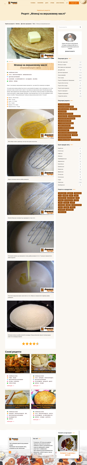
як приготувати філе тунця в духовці (66, 118)
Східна (59, 179)
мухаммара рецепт (75, 139)
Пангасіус (66, 202)
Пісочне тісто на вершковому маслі (17, 406)
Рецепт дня (74, 2)
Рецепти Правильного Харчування (66, 80)
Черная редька (69, 209)
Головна (33, 2)
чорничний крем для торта (64, 137)
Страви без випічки (62, 96)
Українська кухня (13, 72)
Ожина (60, 202)
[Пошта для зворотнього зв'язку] (10, 452)
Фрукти (51, 413)
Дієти (46, 2)
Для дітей (45, 381)
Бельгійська (61, 164)
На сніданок (29, 78)
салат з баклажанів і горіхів (64, 120)
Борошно (41, 377)
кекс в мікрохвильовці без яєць (65, 113)
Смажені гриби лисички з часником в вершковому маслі (17, 370)
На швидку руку (13, 417)
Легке (77, 197)
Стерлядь (66, 207)
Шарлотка (47, 417)
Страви (52, 2)
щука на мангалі (62, 111)
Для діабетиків (61, 70)
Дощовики (65, 195)
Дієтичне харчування (14, 76)
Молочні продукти (17, 74)
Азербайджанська (62, 158)
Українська (60, 182)
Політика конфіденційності (43, 456)
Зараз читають (60, 2)
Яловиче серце (62, 212)
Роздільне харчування (63, 93)
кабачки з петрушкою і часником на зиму (67, 132)
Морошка (61, 200)
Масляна (35, 78)
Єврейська (60, 148)
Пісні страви (61, 77)
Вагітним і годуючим (63, 62)
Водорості (70, 193)
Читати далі (9, 385)
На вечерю (11, 78)
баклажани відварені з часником (66, 106)
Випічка (11, 81)
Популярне (40, 2)
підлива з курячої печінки (64, 125)
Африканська (61, 161)
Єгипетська (60, 151)
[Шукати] (80, 27)
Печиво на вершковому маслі (43, 372)
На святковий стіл (20, 78)
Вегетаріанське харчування (16, 379)
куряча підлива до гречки (74, 116)
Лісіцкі (14, 377)
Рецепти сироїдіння (62, 91)
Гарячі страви (12, 383)
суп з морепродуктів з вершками (66, 123)
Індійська (60, 153)
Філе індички (61, 209)
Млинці (15, 81)
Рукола (60, 207)
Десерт (50, 381)
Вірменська (60, 172)
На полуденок (38, 381)
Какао (71, 195)
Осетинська (61, 177)
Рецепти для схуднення (63, 88)
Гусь (60, 195)
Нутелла (76, 200)
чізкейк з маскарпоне (63, 109)
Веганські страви (62, 64)
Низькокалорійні (62, 75)
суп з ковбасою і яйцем (64, 139)
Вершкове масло (27, 74)
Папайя (72, 202)
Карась (76, 195)
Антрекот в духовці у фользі (67, 454)
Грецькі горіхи (78, 193)
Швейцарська (61, 185)
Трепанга (72, 207)
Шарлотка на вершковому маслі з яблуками (43, 406)
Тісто (10, 74)
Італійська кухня (13, 375)
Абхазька (60, 156)
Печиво (42, 383)
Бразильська (61, 166)
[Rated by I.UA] (12, 454)
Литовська (60, 174)
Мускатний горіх (68, 200)
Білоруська (60, 169)
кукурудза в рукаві (63, 116)
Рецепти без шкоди (62, 85)
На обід (11, 381)
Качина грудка (71, 197)
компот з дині (73, 109)
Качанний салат (62, 197)
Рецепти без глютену (63, 83)
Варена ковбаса (62, 193)
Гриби (10, 377)
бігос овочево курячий (64, 104)
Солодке (42, 417)
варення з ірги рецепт (63, 130)
